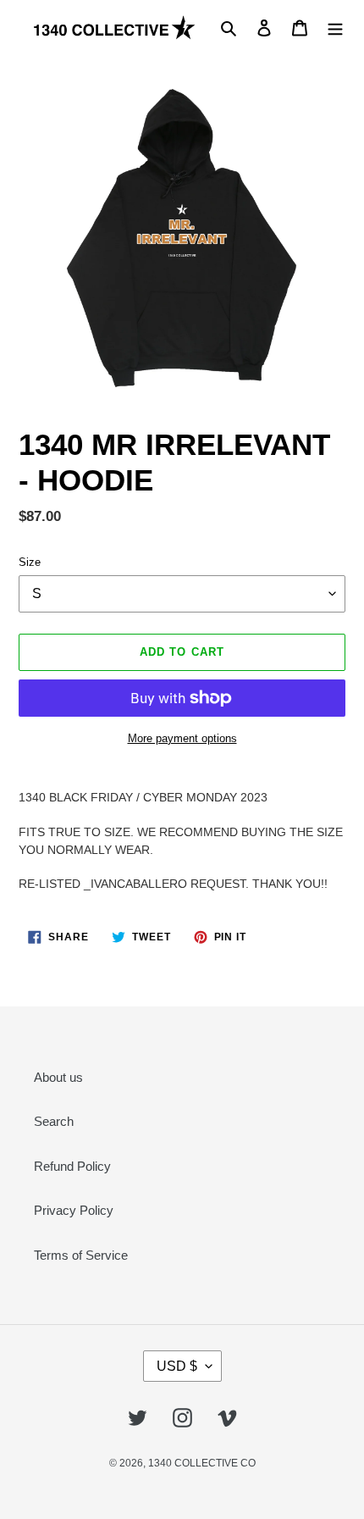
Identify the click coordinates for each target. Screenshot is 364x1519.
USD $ (177, 1366)
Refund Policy (72, 1166)
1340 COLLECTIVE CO (202, 1463)
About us (58, 1077)
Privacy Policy (73, 1210)
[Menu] (335, 27)
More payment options (182, 738)
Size (30, 562)
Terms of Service (81, 1255)
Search (54, 1121)
